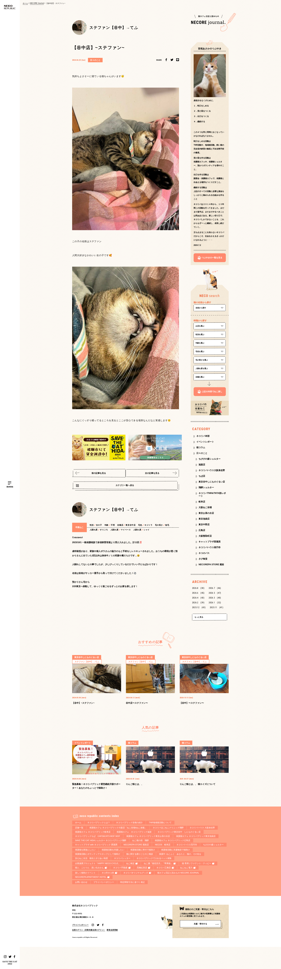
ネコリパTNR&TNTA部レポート (212, 494)
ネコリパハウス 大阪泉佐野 (202, 827)
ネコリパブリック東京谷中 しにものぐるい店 (179, 832)
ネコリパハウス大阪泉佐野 (212, 470)
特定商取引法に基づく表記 (132, 882)
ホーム (25, 3)
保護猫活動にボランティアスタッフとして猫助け (97, 854)
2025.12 (199, 607)
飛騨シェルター (206, 487)
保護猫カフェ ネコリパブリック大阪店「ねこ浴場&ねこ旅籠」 (118, 827)
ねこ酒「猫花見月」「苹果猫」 (158, 863)
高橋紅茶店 (142, 867)
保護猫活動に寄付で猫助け (142, 850)
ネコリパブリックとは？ (98, 822)
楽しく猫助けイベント (85, 873)
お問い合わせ (81, 882)
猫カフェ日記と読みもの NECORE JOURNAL (178, 873)
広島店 (202, 530)
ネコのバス (204, 553)
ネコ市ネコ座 (108, 873)
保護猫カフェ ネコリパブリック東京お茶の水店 (148, 836)
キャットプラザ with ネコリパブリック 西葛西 (96, 844)
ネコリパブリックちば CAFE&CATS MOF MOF (97, 836)
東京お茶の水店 (206, 513)
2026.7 (215, 588)
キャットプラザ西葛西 (210, 541)
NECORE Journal (37, 3)
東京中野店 (204, 524)
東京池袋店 (204, 518)
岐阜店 (202, 501)
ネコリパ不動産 (120, 867)
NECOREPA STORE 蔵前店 (136, 844)
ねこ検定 (130, 863)
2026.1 (215, 602)
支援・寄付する (200, 924)
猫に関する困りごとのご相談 (139, 854)
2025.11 (216, 607)
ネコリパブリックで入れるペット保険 (154, 858)
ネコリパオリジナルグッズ (135, 873)
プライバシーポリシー (104, 882)
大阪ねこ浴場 (205, 507)
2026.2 (198, 602)
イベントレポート (205, 441)
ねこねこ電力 (186, 867)
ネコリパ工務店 (163, 867)
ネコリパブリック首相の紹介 (129, 822)
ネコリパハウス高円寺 (210, 547)
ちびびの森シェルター (210, 459)
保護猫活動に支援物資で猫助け (175, 850)
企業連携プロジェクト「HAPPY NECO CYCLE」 (97, 863)
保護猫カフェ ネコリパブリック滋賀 (134, 832)
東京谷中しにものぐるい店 (212, 481)
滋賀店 (202, 464)
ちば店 (202, 476)
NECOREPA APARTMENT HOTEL (90, 877)
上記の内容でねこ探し (212, 391)
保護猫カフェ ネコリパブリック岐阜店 (92, 832)
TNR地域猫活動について (160, 822)
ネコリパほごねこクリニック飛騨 (168, 827)
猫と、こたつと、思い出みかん (89, 867)
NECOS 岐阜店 (162, 844)
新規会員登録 (112, 930)
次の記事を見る (152, 473)
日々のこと (201, 453)
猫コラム (200, 447)
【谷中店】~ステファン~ (55, 3)
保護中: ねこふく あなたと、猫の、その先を (180, 854)
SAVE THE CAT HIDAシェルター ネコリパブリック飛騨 (100, 840)
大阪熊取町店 (205, 536)
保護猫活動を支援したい (113, 850)
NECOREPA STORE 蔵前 (211, 564)
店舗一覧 (79, 827)
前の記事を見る (99, 473)
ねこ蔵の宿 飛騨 (140, 840)
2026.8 (198, 588)
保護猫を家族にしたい (85, 850)
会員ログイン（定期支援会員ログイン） (88, 930)
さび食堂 (203, 558)
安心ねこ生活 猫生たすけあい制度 (91, 858)
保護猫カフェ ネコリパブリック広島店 (172, 840)
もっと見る (199, 617)
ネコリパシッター (122, 858)
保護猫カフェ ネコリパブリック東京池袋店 (196, 836)
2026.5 (215, 593)
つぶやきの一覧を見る (212, 257)
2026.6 (198, 593)
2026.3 (215, 597)
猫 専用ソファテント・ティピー (196, 863)
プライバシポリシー (80, 925)
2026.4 (198, 597)
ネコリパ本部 (203, 436)
